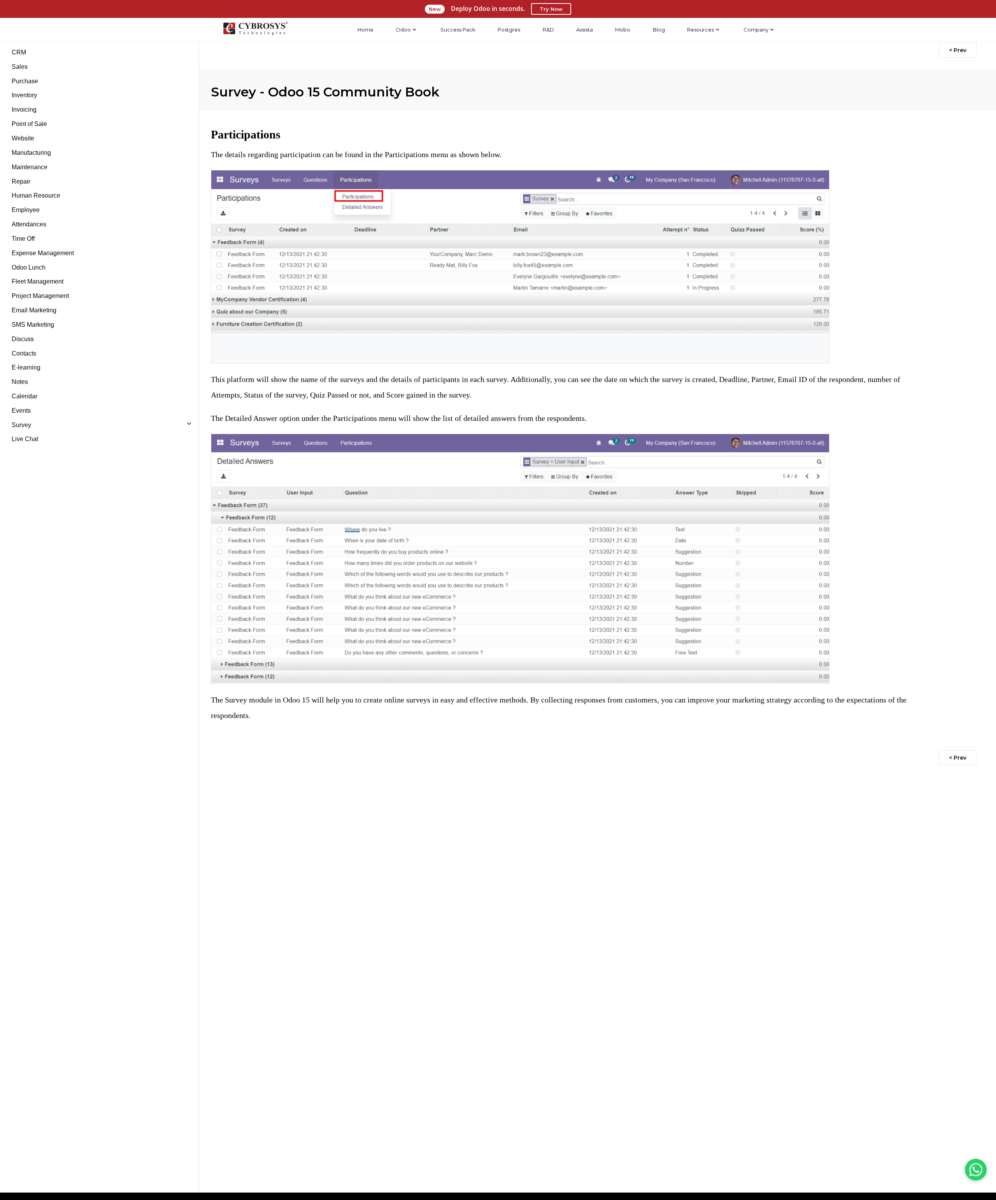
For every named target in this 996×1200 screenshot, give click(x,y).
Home (366, 29)
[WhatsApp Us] (976, 1169)
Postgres (509, 29)
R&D (548, 29)
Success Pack (457, 29)
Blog (659, 29)
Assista (584, 29)
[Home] (255, 29)
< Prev (957, 50)
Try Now (551, 9)
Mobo (622, 29)
